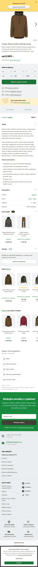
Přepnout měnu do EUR (19, 7)
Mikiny (8, 269)
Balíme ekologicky (8, 469)
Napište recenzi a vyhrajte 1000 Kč (7, 487)
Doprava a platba (6, 462)
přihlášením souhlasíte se (18, 427)
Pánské (34, 195)
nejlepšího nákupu (15, 91)
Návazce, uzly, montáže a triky (8, 499)
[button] (36, 24)
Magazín (4, 491)
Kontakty (4, 458)
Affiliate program (6, 507)
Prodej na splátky (7, 476)
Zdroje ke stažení (6, 514)
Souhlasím (19, 562)
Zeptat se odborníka (19, 261)
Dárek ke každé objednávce (9, 472)
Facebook (27, 491)
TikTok (27, 495)
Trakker (10, 117)
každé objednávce (15, 95)
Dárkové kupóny (6, 511)
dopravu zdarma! (13, 88)
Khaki (34, 199)
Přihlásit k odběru (19, 422)
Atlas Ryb (4, 495)
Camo (30, 199)
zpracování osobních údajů (25, 555)
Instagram (27, 487)
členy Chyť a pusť (15, 60)
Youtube (27, 483)
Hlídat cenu (28, 109)
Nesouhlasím (19, 558)
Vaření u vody (6, 504)
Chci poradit (10, 109)
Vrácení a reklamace (7, 465)
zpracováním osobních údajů (26, 427)
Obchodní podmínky (19, 545)
